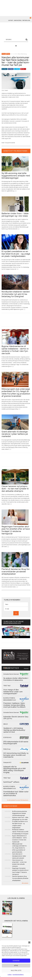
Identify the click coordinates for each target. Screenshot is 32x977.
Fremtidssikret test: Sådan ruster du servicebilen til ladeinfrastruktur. (16, 793)
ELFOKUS (16, 30)
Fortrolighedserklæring (18, 974)
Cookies (10, 974)
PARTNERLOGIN (26, 20)
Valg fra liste (16, 970)
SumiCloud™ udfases (11, 782)
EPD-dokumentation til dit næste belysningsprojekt (15, 743)
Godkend (16, 960)
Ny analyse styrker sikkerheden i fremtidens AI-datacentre (15, 679)
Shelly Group (6, 749)
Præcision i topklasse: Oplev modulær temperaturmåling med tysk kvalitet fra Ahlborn (14, 705)
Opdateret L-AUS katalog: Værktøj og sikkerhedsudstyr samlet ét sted (14, 730)
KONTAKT (10, 20)
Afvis (16, 965)
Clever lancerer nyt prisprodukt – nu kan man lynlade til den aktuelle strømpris (15, 488)
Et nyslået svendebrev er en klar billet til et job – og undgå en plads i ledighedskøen (16, 253)
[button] (29, 942)
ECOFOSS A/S (7, 737)
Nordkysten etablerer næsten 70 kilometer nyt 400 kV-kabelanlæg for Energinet (16, 294)
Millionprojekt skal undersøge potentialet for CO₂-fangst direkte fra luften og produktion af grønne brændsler (16, 392)
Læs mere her (23, 659)
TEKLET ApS (6, 685)
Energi (4, 54)
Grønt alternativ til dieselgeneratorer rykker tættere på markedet (15, 434)
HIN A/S (5, 724)
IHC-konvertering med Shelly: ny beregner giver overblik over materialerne (15, 755)
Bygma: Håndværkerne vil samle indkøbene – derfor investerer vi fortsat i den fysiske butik (15, 350)
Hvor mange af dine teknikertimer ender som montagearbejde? (13, 691)
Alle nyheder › (25, 883)
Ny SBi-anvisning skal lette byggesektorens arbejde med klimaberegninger (16, 175)
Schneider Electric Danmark (11, 674)
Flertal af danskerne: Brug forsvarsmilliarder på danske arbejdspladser (16, 571)
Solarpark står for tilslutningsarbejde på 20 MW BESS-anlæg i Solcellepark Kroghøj (14, 769)
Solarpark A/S (7, 762)
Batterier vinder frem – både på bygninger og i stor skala (15, 214)
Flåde (8, 54)
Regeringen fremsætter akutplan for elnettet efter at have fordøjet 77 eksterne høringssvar (16, 530)
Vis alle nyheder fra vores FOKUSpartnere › (18, 800)
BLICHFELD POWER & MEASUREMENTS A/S (9, 699)
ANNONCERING (17, 20)
